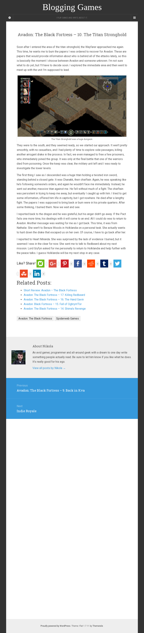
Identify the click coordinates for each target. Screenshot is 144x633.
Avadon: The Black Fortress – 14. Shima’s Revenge (55, 308)
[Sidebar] (9, 17)
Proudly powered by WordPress (55, 626)
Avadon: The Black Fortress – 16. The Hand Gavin (54, 299)
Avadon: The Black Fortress (35, 318)
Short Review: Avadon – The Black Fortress (50, 290)
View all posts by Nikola (49, 368)
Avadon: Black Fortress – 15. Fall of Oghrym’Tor (53, 304)
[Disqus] (72, 463)
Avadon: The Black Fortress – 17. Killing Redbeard (54, 295)
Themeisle (98, 626)
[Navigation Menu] (134, 17)
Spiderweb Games (67, 318)
